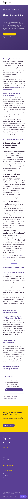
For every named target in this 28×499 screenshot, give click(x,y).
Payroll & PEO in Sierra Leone (10, 398)
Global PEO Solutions (8, 465)
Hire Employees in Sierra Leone (10, 396)
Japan (4, 453)
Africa (4, 11)
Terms (11, 496)
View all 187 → (6, 459)
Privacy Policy (5, 496)
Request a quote (10, 389)
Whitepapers (5, 475)
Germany (4, 451)
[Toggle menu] (24, 2)
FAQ (3, 477)
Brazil (4, 457)
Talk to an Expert (8, 425)
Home (4, 9)
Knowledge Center (7, 470)
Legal (15, 496)
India (4, 455)
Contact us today (14, 87)
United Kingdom (6, 450)
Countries (8, 9)
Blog (3, 473)
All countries (7, 37)
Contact (5, 482)
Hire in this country (8, 33)
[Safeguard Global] (7, 2)
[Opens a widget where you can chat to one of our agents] (23, 496)
